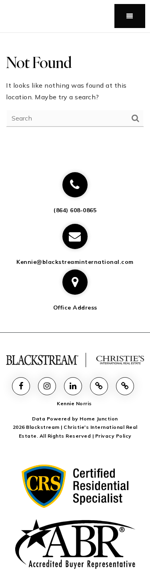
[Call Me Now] (75, 184)
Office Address (75, 307)
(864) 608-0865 (75, 210)
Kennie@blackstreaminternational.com (75, 261)
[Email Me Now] (75, 236)
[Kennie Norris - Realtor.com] (99, 386)
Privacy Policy (113, 436)
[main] (75, 89)
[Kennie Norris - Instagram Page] (47, 386)
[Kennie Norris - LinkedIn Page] (73, 386)
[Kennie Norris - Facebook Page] (21, 386)
